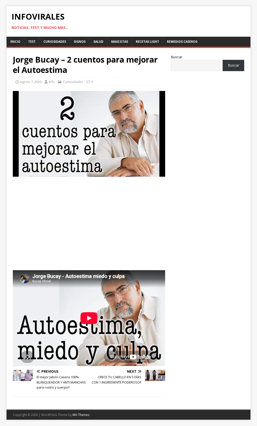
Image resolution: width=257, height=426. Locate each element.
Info (52, 81)
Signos (80, 41)
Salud (98, 41)
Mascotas (119, 41)
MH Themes (81, 415)
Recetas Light (147, 41)
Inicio (15, 41)
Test (32, 41)
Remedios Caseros (182, 41)
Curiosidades (54, 41)
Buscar (176, 57)
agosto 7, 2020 (30, 81)
